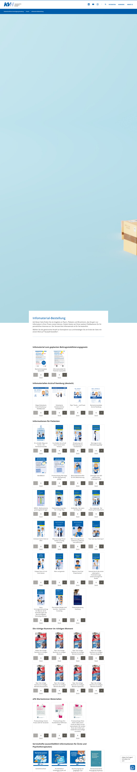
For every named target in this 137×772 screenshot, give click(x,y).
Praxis (27, 11)
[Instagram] (98, 4)
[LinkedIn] (89, 4)
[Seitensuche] (105, 4)
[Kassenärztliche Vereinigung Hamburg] (13, 5)
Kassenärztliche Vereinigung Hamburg (14, 11)
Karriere (121, 4)
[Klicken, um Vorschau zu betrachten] (41, 359)
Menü (129, 4)
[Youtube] (93, 4)
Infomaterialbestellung (37, 11)
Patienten (112, 4)
